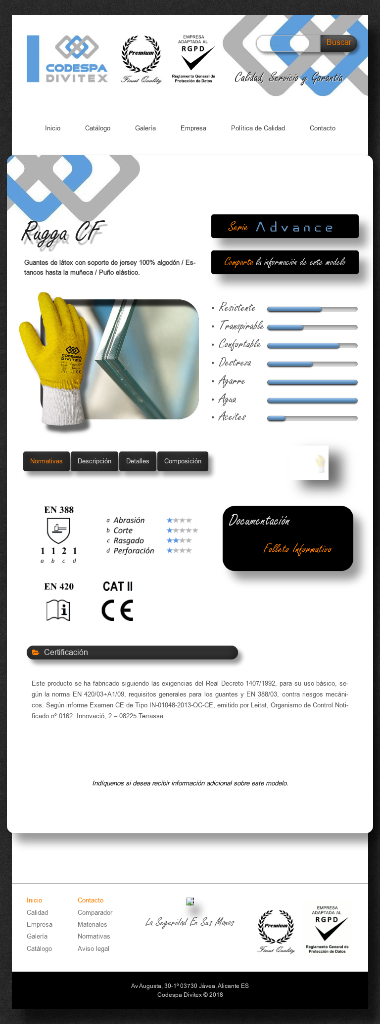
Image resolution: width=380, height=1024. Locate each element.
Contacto (322, 128)
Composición (182, 461)
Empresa (193, 128)
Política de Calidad (258, 128)
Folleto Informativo (298, 549)
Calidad (37, 912)
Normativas (46, 461)
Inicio (52, 128)
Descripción (94, 461)
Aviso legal (93, 948)
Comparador (95, 912)
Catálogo (97, 128)
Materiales (92, 924)
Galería (145, 128)
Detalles (137, 461)
